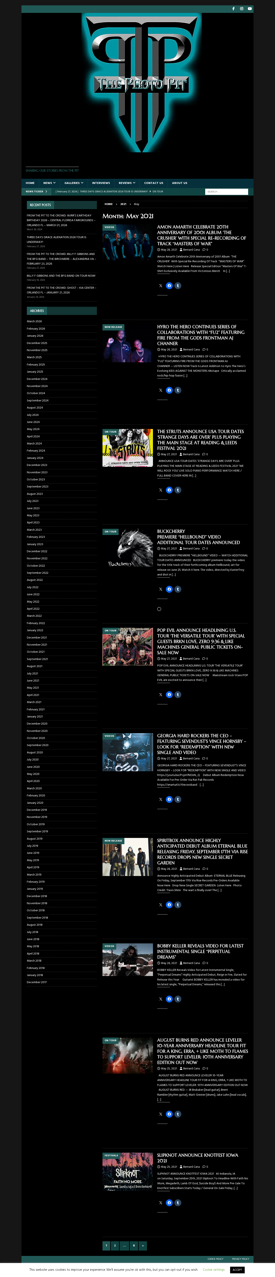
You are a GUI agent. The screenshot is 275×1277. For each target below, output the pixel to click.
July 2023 (32, 501)
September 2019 (37, 831)
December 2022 (37, 551)
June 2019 (33, 853)
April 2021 (33, 695)
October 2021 (35, 651)
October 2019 (36, 824)
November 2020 (37, 731)
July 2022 (32, 587)
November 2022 (37, 558)
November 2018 (37, 903)
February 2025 (36, 364)
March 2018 (34, 960)
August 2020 (35, 752)
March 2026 (34, 321)
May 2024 (33, 429)
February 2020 (36, 795)
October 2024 (36, 393)
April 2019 (33, 867)
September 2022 (37, 573)
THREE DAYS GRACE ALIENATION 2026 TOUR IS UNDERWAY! (56, 240)
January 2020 (35, 802)
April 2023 (33, 522)
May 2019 (33, 860)
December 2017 (37, 982)
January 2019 (35, 889)
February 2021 (35, 709)
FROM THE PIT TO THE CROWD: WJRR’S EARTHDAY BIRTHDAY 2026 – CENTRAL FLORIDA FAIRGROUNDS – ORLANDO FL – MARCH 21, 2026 (61, 220)
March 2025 (34, 357)
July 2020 (33, 759)
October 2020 (36, 738)
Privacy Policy (240, 1259)
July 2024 (33, 415)
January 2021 (35, 716)
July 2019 (32, 846)
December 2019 (37, 810)
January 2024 (35, 458)
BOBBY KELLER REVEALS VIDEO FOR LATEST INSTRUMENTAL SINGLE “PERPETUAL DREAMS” (200, 951)
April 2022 (33, 608)
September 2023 (37, 486)
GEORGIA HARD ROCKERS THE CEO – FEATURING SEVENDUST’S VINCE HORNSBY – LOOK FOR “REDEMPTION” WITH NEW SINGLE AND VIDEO (201, 744)
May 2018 (33, 946)
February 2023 (36, 537)
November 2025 (37, 350)
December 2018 (37, 896)
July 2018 (32, 932)
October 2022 (36, 565)
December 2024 (37, 379)
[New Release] (127, 343)
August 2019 (35, 838)
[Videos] (127, 242)
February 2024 (36, 450)
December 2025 (37, 343)
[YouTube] (250, 9)
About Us (179, 183)
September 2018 (37, 917)
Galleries (72, 183)
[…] (228, 271)
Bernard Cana (191, 250)
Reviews (125, 183)
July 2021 (32, 673)
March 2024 (34, 443)
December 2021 (37, 637)
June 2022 (33, 594)
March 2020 (34, 788)
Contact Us (153, 183)
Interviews (101, 183)
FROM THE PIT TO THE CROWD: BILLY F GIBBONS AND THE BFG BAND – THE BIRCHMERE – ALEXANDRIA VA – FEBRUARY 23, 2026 (61, 259)
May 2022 (33, 601)
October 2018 (36, 910)
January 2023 (35, 544)
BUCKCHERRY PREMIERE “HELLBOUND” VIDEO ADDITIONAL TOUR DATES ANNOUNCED (198, 537)
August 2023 (35, 494)
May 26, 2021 (169, 869)
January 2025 (35, 371)
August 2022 (35, 580)
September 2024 (38, 400)
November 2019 (37, 817)
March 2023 (34, 529)
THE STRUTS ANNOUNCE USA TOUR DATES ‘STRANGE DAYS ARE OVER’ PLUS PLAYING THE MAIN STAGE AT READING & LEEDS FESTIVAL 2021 (200, 440)
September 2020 (38, 745)
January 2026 (35, 335)
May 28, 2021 (169, 250)
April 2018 (33, 953)
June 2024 (33, 422)
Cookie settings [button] (214, 1269)
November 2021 (37, 644)
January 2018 (35, 975)
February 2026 (36, 328)
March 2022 (34, 616)
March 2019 (34, 874)
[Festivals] (127, 1172)
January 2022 (35, 630)
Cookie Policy (215, 1259)
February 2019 (36, 881)
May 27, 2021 (169, 454)
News (47, 183)
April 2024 (33, 436)
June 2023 (33, 508)
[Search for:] (226, 191)
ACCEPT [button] (237, 1270)
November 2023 (37, 472)
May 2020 (33, 774)
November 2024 (37, 386)
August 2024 (35, 407)
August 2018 (35, 924)
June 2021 (33, 680)
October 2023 (36, 479)
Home (30, 183)
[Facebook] (233, 9)
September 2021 (37, 659)
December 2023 (37, 465)
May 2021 (33, 687)
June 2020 (33, 767)
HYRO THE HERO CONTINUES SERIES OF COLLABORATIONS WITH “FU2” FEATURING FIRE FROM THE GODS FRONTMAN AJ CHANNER (200, 335)
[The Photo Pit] (137, 149)
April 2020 (33, 781)
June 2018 (33, 939)
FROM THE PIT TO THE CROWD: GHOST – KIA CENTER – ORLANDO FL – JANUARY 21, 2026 (61, 290)
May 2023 (33, 515)
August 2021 (34, 666)
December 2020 (37, 723)
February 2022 (36, 623)
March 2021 (34, 702)
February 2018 (36, 968)
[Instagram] (241, 9)
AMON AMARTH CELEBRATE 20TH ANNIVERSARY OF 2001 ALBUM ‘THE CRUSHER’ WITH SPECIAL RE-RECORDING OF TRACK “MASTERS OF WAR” (201, 235)
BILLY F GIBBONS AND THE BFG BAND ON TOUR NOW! (61, 275)
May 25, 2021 (169, 1068)
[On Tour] (127, 448)
